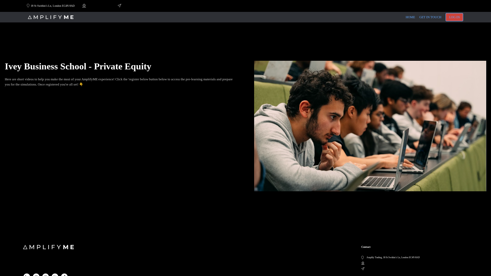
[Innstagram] (445, 6)
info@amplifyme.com (134, 5)
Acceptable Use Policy (148, 259)
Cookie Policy (144, 255)
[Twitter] (451, 6)
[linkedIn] (431, 6)
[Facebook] (458, 6)
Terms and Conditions (148, 251)
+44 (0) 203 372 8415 (98, 5)
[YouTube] (438, 6)
